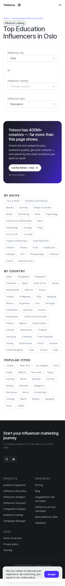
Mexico (10, 303)
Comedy (28, 234)
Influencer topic (16, 98)
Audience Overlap (13, 514)
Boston (36, 398)
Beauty (10, 207)
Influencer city (16, 52)
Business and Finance (36, 200)
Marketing (23, 214)
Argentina (24, 303)
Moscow (36, 378)
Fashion (10, 247)
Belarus (29, 289)
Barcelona (11, 392)
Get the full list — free (23, 167)
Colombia (27, 336)
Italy (55, 349)
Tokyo (50, 372)
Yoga (39, 227)
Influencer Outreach (14, 502)
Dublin (21, 405)
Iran (37, 303)
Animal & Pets (25, 260)
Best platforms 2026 (46, 516)
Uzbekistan (12, 309)
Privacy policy (10, 544)
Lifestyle (10, 254)
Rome (25, 392)
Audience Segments (14, 485)
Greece (44, 349)
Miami (23, 398)
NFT (22, 254)
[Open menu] (60, 5)
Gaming (23, 207)
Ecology (28, 227)
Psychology (52, 214)
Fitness (23, 247)
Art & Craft (12, 234)
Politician (54, 254)
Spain (25, 283)
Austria (42, 309)
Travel (9, 260)
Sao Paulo (36, 372)
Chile (38, 296)
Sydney (10, 385)
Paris (56, 365)
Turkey (9, 343)
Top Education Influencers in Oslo (27, 18)
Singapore (40, 276)
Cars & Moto (13, 200)
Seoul (9, 405)
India (31, 349)
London (10, 365)
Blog (37, 491)
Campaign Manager (14, 520)
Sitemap (7, 550)
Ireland (10, 296)
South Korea (25, 343)
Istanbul (10, 378)
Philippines (25, 296)
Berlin (23, 378)
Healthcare (49, 247)
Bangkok (49, 398)
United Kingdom (14, 349)
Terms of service (12, 538)
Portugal (50, 303)
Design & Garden (42, 207)
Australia (28, 309)
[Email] (13, 459)
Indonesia (11, 283)
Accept (52, 574)
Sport (40, 220)
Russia (55, 283)
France (42, 289)
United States (39, 323)
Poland (9, 323)
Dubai (9, 372)
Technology (12, 227)
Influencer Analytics (14, 497)
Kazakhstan (12, 316)
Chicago (10, 398)
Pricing (39, 485)
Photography (37, 254)
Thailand (42, 329)
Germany (11, 336)
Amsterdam (40, 392)
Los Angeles (42, 365)
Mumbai (23, 385)
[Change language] (19, 5)
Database (40, 522)
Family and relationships (19, 220)
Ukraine (53, 343)
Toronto (50, 378)
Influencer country (18, 80)
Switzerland (26, 329)
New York (25, 365)
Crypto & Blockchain (16, 240)
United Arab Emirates (35, 316)
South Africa (40, 283)
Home (6, 18)
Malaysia (51, 296)
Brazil (41, 343)
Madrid (22, 372)
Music (37, 214)
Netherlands (12, 289)
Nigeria (23, 323)
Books (9, 214)
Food (35, 247)
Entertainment (40, 240)
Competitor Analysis (14, 508)
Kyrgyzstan (23, 276)
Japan (9, 276)
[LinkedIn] (7, 459)
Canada (10, 329)
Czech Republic (45, 336)
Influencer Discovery (14, 491)
